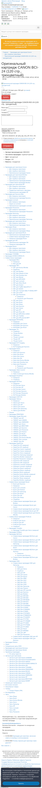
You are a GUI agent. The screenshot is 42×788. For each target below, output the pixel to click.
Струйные (16, 331)
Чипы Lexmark (13, 708)
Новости (4, 760)
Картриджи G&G (14, 561)
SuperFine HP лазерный (21, 445)
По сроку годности (15, 654)
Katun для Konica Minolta (21, 360)
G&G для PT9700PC (23, 613)
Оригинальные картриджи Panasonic (21, 211)
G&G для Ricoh (22, 629)
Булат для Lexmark (19, 488)
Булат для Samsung (19, 491)
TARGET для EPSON (19, 435)
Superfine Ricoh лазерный (21, 472)
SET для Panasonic (19, 294)
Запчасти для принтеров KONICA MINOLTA (23, 663)
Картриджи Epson (11, 246)
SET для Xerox (18, 300)
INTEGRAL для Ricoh (20, 327)
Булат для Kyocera (19, 484)
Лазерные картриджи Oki (17, 244)
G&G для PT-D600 (23, 627)
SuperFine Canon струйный (22, 449)
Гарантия (28, 760)
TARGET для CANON (20, 420)
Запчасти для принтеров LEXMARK (20, 657)
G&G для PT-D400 (23, 623)
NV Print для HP (18, 387)
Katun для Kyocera (19, 352)
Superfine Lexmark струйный (22, 466)
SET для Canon (18, 308)
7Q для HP (16, 339)
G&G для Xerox (22, 569)
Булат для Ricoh (18, 493)
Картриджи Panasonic (12, 207)
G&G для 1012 (21, 580)
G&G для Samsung (23, 586)
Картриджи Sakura (15, 399)
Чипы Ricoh (13, 698)
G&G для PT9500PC (23, 609)
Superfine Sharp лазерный (21, 478)
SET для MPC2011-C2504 (21, 314)
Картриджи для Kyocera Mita (14, 194)
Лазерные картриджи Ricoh (18, 238)
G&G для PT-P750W (23, 625)
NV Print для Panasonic (20, 393)
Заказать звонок (6, 1)
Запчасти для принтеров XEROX (19, 661)
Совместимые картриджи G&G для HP (25, 636)
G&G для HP (21, 572)
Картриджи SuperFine (16, 443)
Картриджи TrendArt (15, 528)
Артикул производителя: (14, 152)
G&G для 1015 (21, 582)
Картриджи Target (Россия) (17, 416)
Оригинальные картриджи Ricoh (19, 234)
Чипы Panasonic (14, 712)
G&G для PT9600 (22, 611)
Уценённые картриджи (12, 652)
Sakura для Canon (19, 406)
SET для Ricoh (17, 302)
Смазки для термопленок (13, 683)
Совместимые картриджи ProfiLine (20, 516)
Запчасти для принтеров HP (18, 677)
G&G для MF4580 (22, 603)
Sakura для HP (18, 404)
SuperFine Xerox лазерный (21, 453)
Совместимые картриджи (13, 258)
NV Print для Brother (19, 395)
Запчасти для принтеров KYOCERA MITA (22, 659)
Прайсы (9, 760)
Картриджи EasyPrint (15, 375)
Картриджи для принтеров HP (14, 184)
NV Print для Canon (19, 389)
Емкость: (8, 162)
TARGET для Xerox (19, 424)
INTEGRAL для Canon (20, 323)
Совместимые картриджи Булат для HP (25, 511)
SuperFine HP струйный (20, 447)
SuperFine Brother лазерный (22, 457)
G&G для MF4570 (22, 601)
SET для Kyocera (18, 306)
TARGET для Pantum (20, 431)
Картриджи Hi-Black (15, 532)
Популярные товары (11, 686)
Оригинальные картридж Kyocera (20, 198)
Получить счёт (6, 100)
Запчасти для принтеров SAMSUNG (20, 675)
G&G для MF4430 (22, 596)
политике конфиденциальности (23, 778)
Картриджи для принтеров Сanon (16, 167)
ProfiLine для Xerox (19, 520)
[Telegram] (5, 23)
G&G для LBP (21, 632)
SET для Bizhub (18, 277)
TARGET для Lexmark (20, 439)
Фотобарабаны (10, 692)
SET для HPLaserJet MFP (21, 318)
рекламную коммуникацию (11, 140)
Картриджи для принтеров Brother (16, 175)
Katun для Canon (18, 356)
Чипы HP (12, 706)
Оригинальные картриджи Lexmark (20, 205)
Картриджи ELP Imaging (17, 343)
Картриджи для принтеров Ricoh (15, 233)
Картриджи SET (14, 265)
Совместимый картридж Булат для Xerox (26, 509)
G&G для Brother (22, 594)
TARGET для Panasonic (20, 430)
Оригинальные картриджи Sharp (19, 231)
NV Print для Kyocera (19, 391)
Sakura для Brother (19, 410)
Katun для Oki (17, 358)
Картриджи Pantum (11, 642)
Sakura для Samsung (20, 408)
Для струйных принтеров (17, 171)
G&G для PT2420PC (23, 617)
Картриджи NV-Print (15, 381)
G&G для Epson (22, 576)
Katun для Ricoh (18, 354)
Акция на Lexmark (15, 204)
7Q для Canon (17, 341)
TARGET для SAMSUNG (21, 422)
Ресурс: (8, 159)
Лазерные (16, 262)
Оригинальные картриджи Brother (20, 180)
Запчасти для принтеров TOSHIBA (20, 667)
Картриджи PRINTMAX (16, 414)
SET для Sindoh (18, 289)
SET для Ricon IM (18, 312)
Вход (23, 1)
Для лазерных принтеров (17, 169)
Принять (21, 783)
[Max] (8, 23)
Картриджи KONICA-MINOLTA (14, 256)
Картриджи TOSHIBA (12, 254)
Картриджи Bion (14, 260)
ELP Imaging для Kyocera (21, 346)
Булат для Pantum (19, 489)
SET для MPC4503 (19, 279)
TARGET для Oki (18, 441)
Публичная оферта (19, 760)
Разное (11, 412)
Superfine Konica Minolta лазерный (24, 474)
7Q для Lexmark (18, 337)
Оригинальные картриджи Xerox (19, 225)
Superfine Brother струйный (22, 480)
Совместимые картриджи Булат (19, 482)
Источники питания (11, 685)
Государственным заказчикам (10, 762)
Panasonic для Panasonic (25, 298)
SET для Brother (18, 271)
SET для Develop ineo (20, 275)
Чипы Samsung (14, 704)
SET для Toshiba (18, 316)
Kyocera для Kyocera (23, 555)
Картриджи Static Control (17, 370)
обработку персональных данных (23, 138)
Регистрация (16, 1)
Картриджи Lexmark (11, 200)
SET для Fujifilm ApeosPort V (22, 287)
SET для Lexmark (18, 281)
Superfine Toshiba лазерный (22, 476)
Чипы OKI (12, 710)
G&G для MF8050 (22, 630)
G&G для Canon (22, 574)
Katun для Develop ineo (20, 362)
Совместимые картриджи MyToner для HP (26, 540)
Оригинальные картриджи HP (18, 192)
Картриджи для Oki (11, 240)
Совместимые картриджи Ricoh (19, 236)
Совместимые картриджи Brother (19, 182)
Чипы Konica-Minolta (15, 700)
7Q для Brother (18, 333)
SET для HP (17, 310)
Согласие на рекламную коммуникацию (19, 766)
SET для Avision (18, 285)
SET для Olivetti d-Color (20, 273)
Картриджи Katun (14, 348)
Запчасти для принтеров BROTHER (20, 679)
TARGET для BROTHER (20, 426)
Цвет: (7, 157)
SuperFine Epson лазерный (22, 468)
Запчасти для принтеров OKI (18, 665)
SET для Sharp (18, 304)
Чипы (7, 694)
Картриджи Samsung (12, 213)
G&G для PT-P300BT (23, 621)
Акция (7, 644)
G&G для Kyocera (22, 592)
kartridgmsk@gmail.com (8, 9)
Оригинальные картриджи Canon (19, 173)
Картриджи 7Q (13, 329)
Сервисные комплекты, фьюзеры (20, 190)
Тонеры (7, 688)
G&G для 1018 (21, 584)
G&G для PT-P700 (23, 619)
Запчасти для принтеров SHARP (19, 681)
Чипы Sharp (13, 696)
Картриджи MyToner (15, 534)
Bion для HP (17, 263)
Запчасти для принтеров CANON (19, 673)
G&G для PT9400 (22, 607)
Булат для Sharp (18, 497)
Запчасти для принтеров (13, 656)
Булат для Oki (17, 495)
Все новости (5, 745)
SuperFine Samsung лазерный (23, 455)
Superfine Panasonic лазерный (23, 459)
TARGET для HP (18, 418)
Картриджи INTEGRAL (16, 319)
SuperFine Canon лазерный (22, 451)
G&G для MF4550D (23, 600)
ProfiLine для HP (18, 522)
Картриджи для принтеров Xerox (15, 221)
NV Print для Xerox (19, 385)
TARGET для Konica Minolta (22, 437)
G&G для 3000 (21, 578)
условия (27, 90)
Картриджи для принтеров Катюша (16, 648)
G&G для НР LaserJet (24, 590)
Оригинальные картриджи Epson (19, 252)
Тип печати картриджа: (13, 154)
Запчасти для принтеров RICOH (19, 671)
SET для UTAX (17, 292)
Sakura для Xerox (18, 403)
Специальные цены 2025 (13, 646)
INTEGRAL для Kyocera (20, 325)
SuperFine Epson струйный (21, 470)
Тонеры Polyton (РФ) (15, 690)
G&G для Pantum (22, 588)
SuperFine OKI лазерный (21, 460)
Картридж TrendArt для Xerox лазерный (25, 530)
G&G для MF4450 (22, 598)
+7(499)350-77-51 (16, 7)
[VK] (2, 23)
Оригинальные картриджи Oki (18, 242)
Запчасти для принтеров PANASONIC (21, 669)
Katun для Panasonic (19, 364)
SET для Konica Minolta (20, 267)
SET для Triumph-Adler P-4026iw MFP (25, 290)
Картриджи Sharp (10, 227)
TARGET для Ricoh (19, 433)
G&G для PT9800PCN (24, 615)
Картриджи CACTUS (15, 397)
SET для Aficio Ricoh (19, 283)
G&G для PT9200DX (23, 605)
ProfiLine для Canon (19, 524)
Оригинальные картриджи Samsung (20, 219)
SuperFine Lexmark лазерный (22, 464)
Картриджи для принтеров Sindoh (16, 650)
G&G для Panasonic (23, 634)
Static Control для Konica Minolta (23, 374)
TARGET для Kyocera (20, 428)
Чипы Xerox (13, 702)
